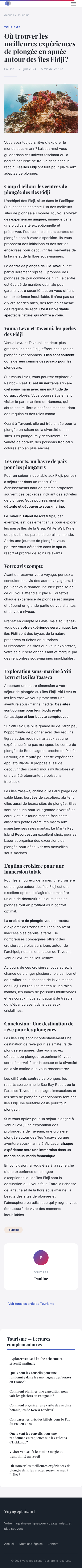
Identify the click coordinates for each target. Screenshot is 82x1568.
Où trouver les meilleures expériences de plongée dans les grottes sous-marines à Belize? (39, 1470)
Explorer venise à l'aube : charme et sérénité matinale (35, 1361)
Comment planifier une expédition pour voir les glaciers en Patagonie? (38, 1393)
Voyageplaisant (19, 1511)
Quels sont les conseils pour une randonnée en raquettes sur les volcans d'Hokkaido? (38, 1438)
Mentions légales (30, 1543)
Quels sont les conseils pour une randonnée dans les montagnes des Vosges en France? (40, 1377)
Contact (53, 1543)
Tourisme (23, 15)
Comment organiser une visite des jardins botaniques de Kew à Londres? (40, 1407)
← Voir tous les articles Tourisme (29, 1304)
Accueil (9, 15)
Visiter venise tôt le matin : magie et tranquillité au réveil (35, 1454)
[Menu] (73, 3)
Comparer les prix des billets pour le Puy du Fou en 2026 (39, 1421)
